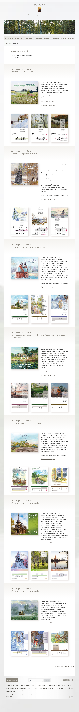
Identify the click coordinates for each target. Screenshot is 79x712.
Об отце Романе (13, 38)
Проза (46, 38)
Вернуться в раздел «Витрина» (64, 666)
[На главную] (39, 1)
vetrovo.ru (39, 685)
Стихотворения (26, 38)
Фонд (18, 685)
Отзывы (63, 38)
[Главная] (5, 38)
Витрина (71, 38)
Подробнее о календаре (48, 106)
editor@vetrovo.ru (10, 696)
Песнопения (38, 38)
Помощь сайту (12, 680)
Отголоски (55, 38)
